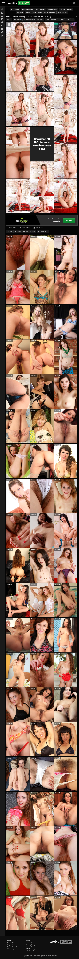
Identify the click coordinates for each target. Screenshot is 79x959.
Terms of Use (30, 943)
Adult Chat (20, 12)
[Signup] (2, 29)
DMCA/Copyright (31, 949)
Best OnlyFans (62, 12)
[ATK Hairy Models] (2, 16)
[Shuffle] (72, 16)
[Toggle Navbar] (3, 3)
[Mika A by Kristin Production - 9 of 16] (66, 126)
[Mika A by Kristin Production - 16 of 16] (42, 204)
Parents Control (12, 947)
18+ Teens (40, 20)
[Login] (2, 25)
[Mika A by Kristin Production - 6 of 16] (66, 91)
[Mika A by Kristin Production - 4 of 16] (18, 74)
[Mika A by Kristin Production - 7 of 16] (18, 109)
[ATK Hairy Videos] (2, 12)
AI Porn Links (15, 9)
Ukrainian (17, 20)
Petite (68, 20)
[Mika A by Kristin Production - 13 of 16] (42, 178)
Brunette (54, 20)
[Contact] (2, 35)
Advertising (10, 949)
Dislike (19, 232)
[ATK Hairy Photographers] (2, 19)
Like (11, 232)
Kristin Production (29, 20)
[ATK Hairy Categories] (2, 22)
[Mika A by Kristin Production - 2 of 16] (42, 39)
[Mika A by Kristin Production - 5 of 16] (42, 74)
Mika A (9, 20)
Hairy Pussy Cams (27, 9)
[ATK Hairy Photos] (2, 9)
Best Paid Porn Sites (66, 9)
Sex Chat (28, 12)
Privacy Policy (30, 945)
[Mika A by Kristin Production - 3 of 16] (66, 57)
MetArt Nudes (37, 12)
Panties (61, 20)
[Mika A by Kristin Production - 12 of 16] (66, 161)
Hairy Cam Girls (52, 9)
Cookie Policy (30, 947)
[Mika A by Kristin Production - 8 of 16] (42, 109)
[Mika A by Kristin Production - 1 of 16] (18, 39)
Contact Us (10, 943)
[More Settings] (76, 16)
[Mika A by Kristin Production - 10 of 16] (18, 135)
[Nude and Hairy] (19, 3)
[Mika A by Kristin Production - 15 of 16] (66, 196)
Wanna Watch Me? (49, 12)
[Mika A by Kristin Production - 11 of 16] (18, 161)
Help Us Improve (12, 945)
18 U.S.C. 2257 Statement (33, 951)
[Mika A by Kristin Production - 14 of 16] (18, 196)
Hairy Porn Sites (40, 9)
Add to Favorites (30, 232)
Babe (47, 20)
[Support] (2, 32)
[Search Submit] (74, 3)
